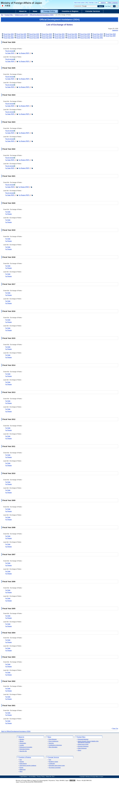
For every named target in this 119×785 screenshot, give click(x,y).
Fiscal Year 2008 (9, 37)
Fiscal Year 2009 (110, 36)
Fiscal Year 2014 (47, 36)
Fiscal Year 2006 (34, 37)
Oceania (22, 761)
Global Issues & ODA (21, 15)
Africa (21, 771)
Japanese (103, 2)
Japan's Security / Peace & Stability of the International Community (88, 742)
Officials (22, 741)
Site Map (91, 2)
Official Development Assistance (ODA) (42, 15)
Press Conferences (53, 741)
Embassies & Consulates (26, 747)
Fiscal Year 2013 (59, 36)
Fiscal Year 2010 (98, 36)
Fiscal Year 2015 (34, 36)
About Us (21, 737)
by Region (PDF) (24, 53)
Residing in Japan (53, 761)
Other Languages (113, 2)
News (49, 737)
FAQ (87, 2)
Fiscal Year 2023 (47, 34)
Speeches (51, 743)
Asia (21, 759)
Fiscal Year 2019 (98, 34)
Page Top (115, 728)
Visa (50, 759)
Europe (21, 767)
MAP (73, 780)
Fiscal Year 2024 (34, 34)
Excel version (10, 51)
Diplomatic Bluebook (83, 739)
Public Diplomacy (82, 748)
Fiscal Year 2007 (21, 37)
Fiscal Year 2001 (98, 37)
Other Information (53, 747)
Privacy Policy (41, 776)
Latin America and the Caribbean (28, 765)
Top (2, 15)
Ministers (22, 739)
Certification (52, 763)
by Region (9, 214)
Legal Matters (23, 776)
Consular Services (53, 757)
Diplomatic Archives (24, 749)
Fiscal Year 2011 (85, 36)
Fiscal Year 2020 (85, 34)
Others (79, 750)
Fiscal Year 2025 (21, 34)
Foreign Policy (9, 15)
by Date (8, 211)
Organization (23, 743)
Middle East (22, 769)
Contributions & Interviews (55, 745)
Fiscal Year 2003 (72, 37)
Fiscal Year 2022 (59, 34)
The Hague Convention (55, 767)
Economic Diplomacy (83, 746)
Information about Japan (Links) (57, 765)
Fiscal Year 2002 (85, 37)
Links (96, 2)
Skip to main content (79, 2)
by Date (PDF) (10, 53)
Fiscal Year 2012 (72, 36)
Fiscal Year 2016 (21, 36)
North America (23, 763)
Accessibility (32, 776)
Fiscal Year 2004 (59, 37)
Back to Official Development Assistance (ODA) (15, 731)
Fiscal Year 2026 (9, 34)
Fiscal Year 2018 (110, 34)
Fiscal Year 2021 (72, 34)
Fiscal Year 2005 (47, 37)
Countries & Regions (25, 757)
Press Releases (53, 739)
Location (22, 745)
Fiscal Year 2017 (9, 36)
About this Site (23, 751)
